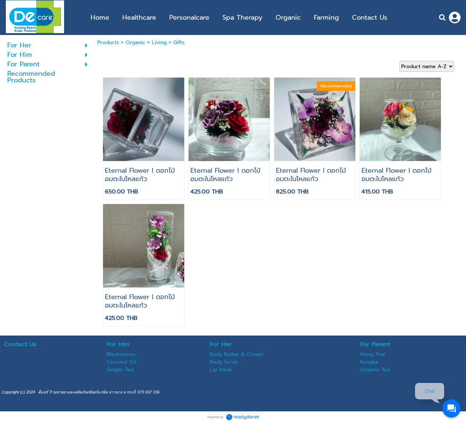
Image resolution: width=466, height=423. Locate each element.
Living (159, 42)
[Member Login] (455, 17)
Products (108, 42)
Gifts (179, 42)
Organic (135, 42)
